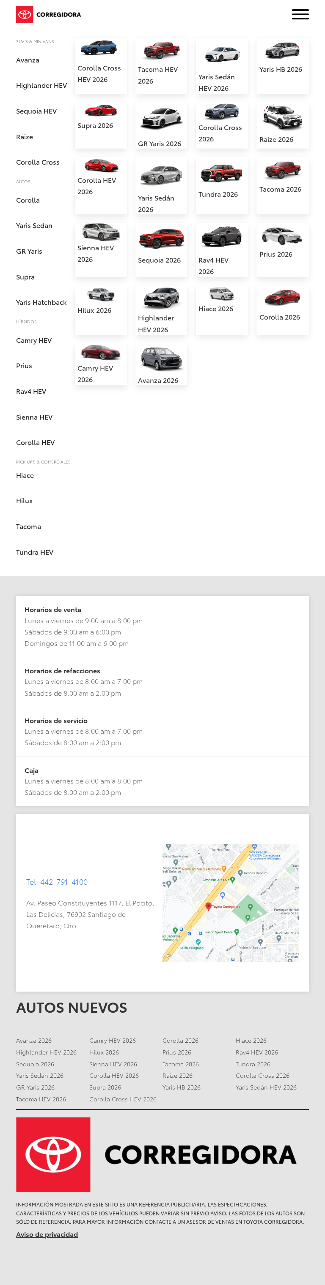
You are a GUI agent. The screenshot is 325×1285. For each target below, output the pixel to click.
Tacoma (28, 526)
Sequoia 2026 (159, 259)
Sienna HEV (34, 416)
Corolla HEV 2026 (114, 1075)
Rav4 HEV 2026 (257, 1052)
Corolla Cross (38, 161)
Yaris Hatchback (41, 301)
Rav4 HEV (31, 391)
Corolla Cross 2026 (262, 1075)
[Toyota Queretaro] (50, 14)
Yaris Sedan (34, 225)
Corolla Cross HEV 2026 (123, 1099)
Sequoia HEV (36, 110)
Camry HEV (34, 339)
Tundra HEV (34, 551)
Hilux (24, 500)
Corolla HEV (35, 442)
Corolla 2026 (279, 316)
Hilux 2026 (94, 309)
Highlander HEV (41, 84)
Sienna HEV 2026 (113, 1064)
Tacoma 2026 (280, 188)
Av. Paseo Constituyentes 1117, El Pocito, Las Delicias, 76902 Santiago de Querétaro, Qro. (90, 913)
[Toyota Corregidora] (162, 1154)
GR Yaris (29, 250)
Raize (24, 136)
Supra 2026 (95, 125)
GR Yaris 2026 (159, 143)
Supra (25, 276)
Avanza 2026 (158, 380)
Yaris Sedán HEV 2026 (266, 1087)
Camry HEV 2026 (112, 1040)
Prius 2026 (275, 253)
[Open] (300, 14)
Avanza (27, 59)
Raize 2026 (276, 139)
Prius (24, 365)
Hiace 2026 (215, 308)
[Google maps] (230, 903)
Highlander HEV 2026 (46, 1052)
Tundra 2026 (218, 193)
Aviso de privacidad (47, 1234)
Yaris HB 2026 (280, 68)
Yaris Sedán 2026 (39, 1075)
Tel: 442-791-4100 (57, 881)
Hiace (25, 475)
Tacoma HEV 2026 (41, 1099)
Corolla (28, 199)
